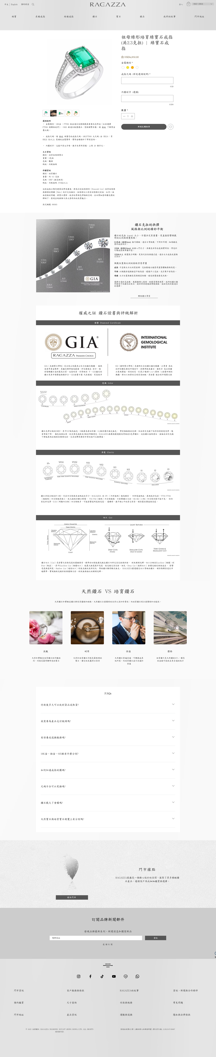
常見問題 (178, 1002)
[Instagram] (78, 976)
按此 (104, 127)
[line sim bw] (125, 976)
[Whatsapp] (137, 976)
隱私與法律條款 (181, 1014)
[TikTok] (102, 976)
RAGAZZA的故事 (129, 990)
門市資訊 (19, 990)
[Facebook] (90, 976)
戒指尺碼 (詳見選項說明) (135, 74)
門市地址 (19, 1014)
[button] (188, 4)
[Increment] (132, 116)
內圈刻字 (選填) (130, 92)
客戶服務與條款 (75, 990)
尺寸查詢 (72, 1002)
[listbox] (203, 4)
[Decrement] (124, 116)
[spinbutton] (128, 116)
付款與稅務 (126, 1002)
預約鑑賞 (19, 1002)
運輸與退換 (126, 1014)
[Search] (42, 4)
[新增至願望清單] (170, 127)
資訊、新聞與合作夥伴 (185, 990)
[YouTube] (114, 976)
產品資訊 (72, 1014)
